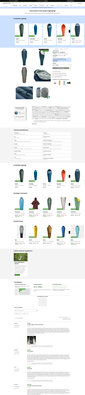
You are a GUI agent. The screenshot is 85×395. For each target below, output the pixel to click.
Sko (20, 5)
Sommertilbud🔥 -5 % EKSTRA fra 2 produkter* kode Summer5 (42, 7)
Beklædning (15, 5)
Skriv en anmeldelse (64, 53)
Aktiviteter (52, 5)
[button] (24, 57)
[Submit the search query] (75, 3)
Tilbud (71, 5)
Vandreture (25, 5)
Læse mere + (34, 123)
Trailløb (30, 5)
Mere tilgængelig (61, 68)
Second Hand (60, 5)
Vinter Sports (41, 5)
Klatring (35, 5)
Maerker (66, 5)
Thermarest (56, 50)
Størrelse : (54, 63)
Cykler (47, 5)
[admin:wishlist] (70, 68)
